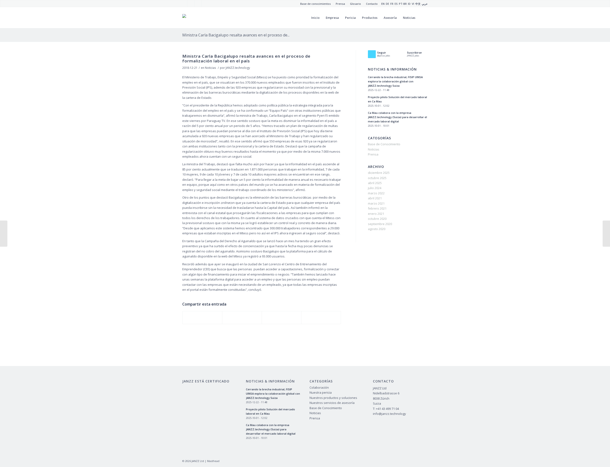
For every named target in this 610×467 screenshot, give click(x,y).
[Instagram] (197, 3)
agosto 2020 (376, 229)
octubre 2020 (377, 218)
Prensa (373, 154)
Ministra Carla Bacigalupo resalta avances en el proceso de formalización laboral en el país (246, 58)
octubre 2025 (377, 178)
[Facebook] (183, 3)
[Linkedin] (205, 3)
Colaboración (319, 387)
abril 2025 (375, 183)
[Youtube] (190, 3)
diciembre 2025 (379, 173)
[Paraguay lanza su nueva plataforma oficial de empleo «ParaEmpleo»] (3, 234)
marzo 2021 (376, 203)
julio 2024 (374, 188)
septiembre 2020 (380, 224)
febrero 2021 (377, 208)
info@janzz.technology (389, 414)
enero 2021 (376, 213)
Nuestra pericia (321, 392)
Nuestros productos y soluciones (333, 398)
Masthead (213, 461)
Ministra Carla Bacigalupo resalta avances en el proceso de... (236, 35)
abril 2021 (375, 198)
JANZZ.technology (238, 68)
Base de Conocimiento (384, 144)
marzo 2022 (376, 193)
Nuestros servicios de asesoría (332, 403)
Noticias (210, 68)
